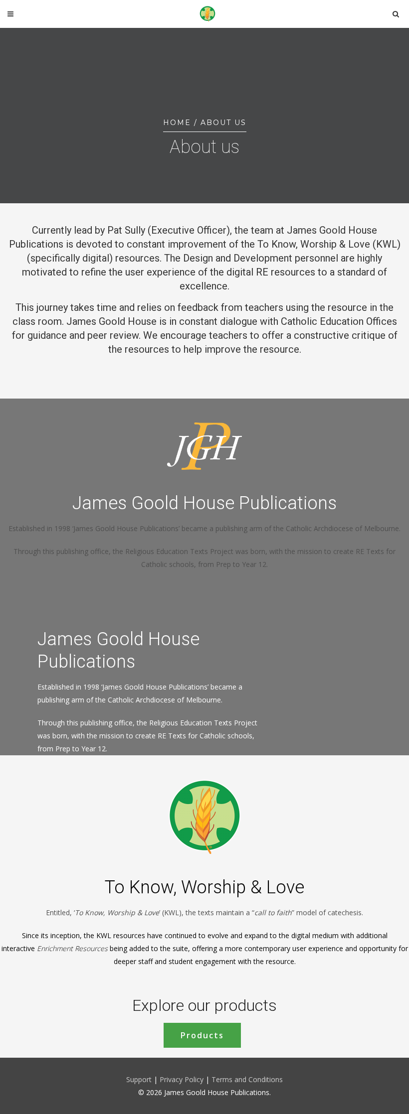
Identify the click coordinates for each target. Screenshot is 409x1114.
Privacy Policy (182, 1079)
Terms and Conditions (247, 1079)
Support (139, 1079)
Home (177, 122)
